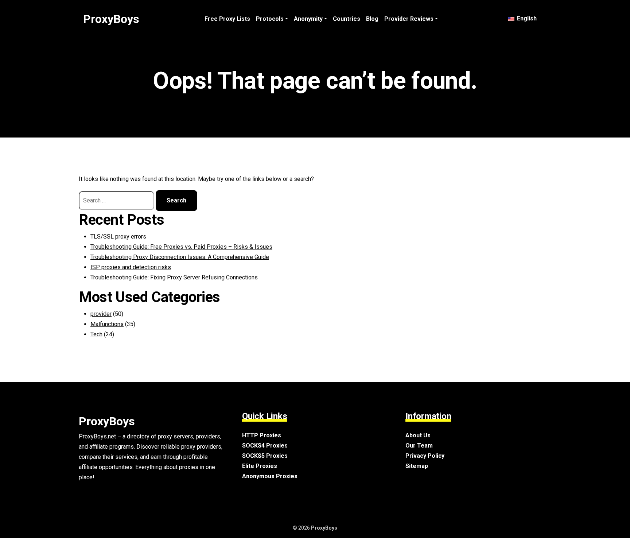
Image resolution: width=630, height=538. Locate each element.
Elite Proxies (259, 465)
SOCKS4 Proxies (265, 445)
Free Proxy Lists (227, 18)
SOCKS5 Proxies (265, 455)
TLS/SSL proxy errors (118, 236)
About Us (418, 435)
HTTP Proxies (261, 435)
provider (101, 313)
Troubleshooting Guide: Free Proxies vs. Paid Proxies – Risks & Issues (181, 246)
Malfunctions (107, 324)
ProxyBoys (111, 19)
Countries (346, 18)
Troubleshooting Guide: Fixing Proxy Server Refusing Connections (174, 277)
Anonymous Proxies (270, 476)
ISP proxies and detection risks (130, 267)
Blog (372, 18)
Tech (96, 334)
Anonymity (308, 18)
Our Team (419, 445)
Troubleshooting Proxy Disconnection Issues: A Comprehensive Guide (179, 256)
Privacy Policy (424, 455)
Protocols (270, 18)
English (526, 18)
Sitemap (416, 465)
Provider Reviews (408, 18)
